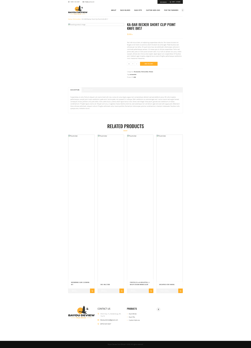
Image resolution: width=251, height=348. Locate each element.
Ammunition (77, 19)
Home (70, 19)
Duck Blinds (132, 314)
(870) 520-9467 (105, 324)
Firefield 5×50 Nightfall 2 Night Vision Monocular (140, 283)
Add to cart (149, 64)
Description (74, 90)
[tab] (75, 89)
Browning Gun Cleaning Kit (80, 283)
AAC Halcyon (105, 284)
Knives (151, 72)
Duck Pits (132, 317)
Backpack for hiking (167, 284)
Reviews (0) (88, 90)
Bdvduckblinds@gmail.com (109, 320)
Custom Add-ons (134, 320)
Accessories (137, 72)
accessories (133, 74)
